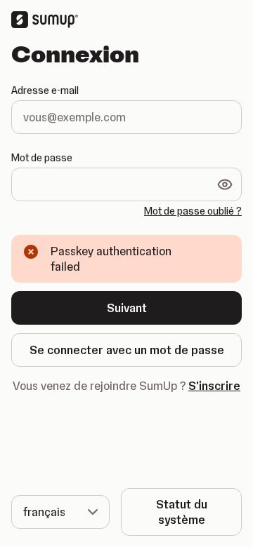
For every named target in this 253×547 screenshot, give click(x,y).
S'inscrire (214, 386)
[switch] (225, 184)
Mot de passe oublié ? (193, 211)
